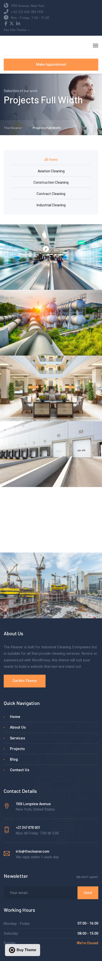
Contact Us (19, 770)
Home (15, 717)
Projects (17, 749)
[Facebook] (6, 24)
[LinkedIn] (18, 24)
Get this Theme (25, 681)
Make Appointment (51, 64)
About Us (18, 727)
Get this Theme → (17, 30)
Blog (14, 759)
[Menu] (95, 45)
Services (17, 738)
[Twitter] (12, 24)
